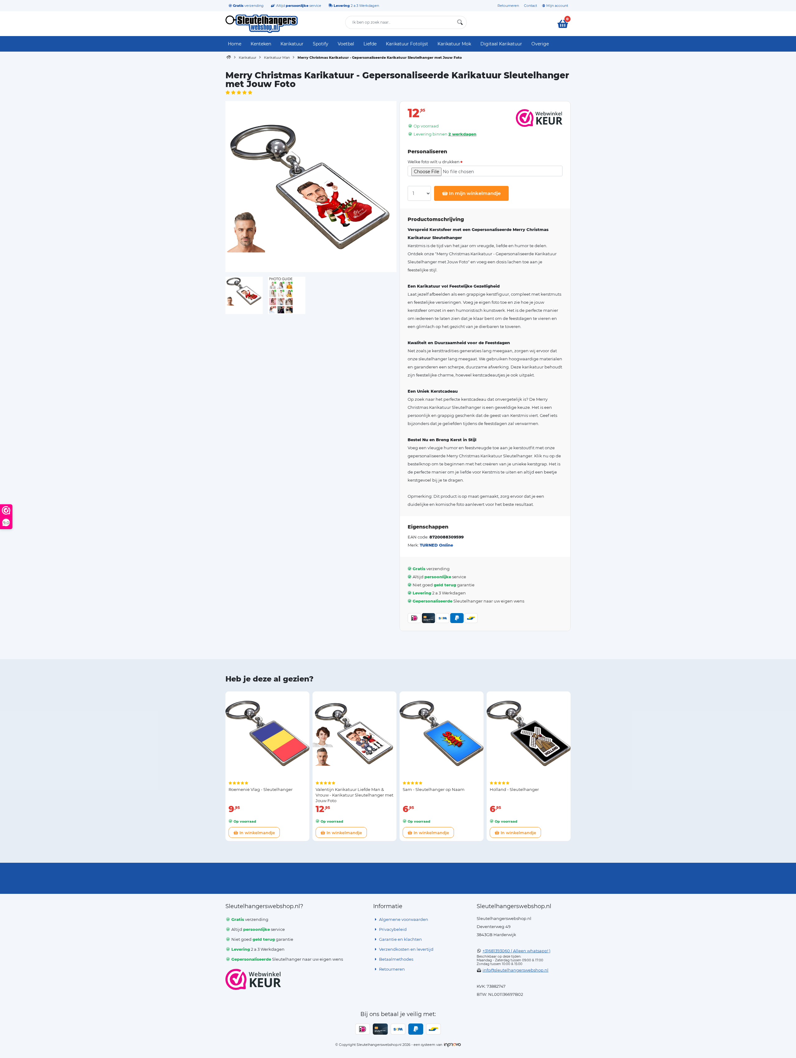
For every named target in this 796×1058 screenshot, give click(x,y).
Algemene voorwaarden (403, 919)
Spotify (320, 44)
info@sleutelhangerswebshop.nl (515, 970)
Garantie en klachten (400, 939)
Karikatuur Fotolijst (407, 44)
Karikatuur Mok (454, 44)
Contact (530, 5)
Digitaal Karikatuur (501, 44)
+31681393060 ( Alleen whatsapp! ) (516, 950)
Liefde (370, 44)
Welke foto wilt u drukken (434, 161)
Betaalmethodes (395, 959)
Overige (540, 44)
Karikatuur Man (277, 57)
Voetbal (346, 44)
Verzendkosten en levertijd (405, 949)
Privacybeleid (392, 929)
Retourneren (508, 5)
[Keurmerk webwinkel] (253, 979)
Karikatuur (291, 44)
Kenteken (261, 44)
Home (234, 44)
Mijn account (556, 5)
